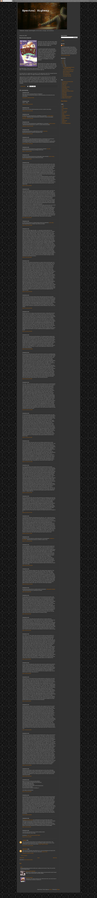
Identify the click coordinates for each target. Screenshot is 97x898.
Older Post (55, 857)
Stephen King (64, 120)
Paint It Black (64, 92)
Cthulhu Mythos (65, 108)
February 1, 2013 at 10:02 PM (27, 118)
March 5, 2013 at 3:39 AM (27, 185)
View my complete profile (65, 55)
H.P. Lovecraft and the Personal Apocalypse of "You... (68, 68)
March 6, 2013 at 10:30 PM (27, 225)
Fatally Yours (64, 84)
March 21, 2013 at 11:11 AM (27, 461)
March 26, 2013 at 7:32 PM (27, 533)
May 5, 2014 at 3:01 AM (26, 826)
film (62, 109)
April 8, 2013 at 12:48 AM (26, 765)
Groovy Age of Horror (66, 87)
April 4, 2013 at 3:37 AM (26, 613)
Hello (21, 867)
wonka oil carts (44, 851)
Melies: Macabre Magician (30, 871)
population (64, 116)
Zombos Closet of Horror (66, 97)
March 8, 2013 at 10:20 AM (27, 291)
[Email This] (30, 86)
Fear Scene (64, 85)
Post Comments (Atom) (28, 859)
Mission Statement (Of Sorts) (68, 71)
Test (20, 863)
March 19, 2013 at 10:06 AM (27, 348)
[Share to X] (32, 86)
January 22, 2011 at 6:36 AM (27, 104)
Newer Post (22, 857)
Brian (63, 45)
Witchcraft (64, 122)
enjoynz (50, 889)
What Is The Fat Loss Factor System (33, 835)
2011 (63, 61)
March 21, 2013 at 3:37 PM (27, 492)
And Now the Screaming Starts (67, 81)
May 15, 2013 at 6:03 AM (26, 791)
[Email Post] (28, 86)
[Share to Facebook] (33, 86)
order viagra (51, 222)
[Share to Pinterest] (35, 86)
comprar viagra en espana (43, 844)
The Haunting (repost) (67, 74)
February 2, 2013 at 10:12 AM (27, 126)
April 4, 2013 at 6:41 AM (26, 630)
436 (62, 107)
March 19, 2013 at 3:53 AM (27, 331)
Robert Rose (24, 849)
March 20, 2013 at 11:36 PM (27, 409)
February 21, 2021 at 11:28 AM (27, 853)
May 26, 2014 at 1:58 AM (26, 836)
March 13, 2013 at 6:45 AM (27, 308)
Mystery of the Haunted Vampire (67, 91)
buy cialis (48, 148)
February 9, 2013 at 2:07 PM (27, 143)
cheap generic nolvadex (50, 589)
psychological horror (65, 118)
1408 (63, 105)
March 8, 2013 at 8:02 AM (27, 257)
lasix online (45, 131)
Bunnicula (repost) (29, 877)
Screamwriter (64, 95)
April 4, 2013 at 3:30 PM (26, 659)
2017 (63, 60)
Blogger (58, 889)
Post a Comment (24, 855)
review (63, 119)
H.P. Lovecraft (64, 111)
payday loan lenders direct (28, 819)
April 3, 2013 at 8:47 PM (26, 591)
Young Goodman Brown (66, 123)
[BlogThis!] (31, 86)
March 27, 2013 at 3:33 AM (27, 541)
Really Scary (64, 93)
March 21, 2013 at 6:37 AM (27, 437)
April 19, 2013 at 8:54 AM (26, 776)
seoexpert (24, 840)
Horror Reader (64, 88)
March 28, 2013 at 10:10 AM (27, 584)
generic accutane (52, 123)
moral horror (64, 112)
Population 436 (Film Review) (68, 69)
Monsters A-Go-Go (65, 89)
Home (38, 857)
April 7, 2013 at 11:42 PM (26, 729)
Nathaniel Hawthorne (66, 115)
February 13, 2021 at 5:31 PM (27, 845)
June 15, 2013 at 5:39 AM (27, 814)
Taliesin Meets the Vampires (67, 96)
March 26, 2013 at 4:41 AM (27, 512)
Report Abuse (64, 101)
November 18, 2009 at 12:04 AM (28, 97)
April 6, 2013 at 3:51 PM (26, 701)
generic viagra (51, 156)
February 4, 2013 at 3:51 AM (27, 133)
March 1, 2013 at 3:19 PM (27, 151)
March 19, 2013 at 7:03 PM (27, 378)
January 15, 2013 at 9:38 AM (27, 110)
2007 (63, 63)
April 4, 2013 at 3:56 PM (26, 673)
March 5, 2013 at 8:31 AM (27, 217)
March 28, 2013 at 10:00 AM (27, 565)
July (64, 64)
